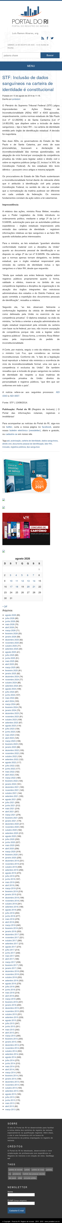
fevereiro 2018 (11, 928)
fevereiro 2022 (11, 780)
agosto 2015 (10, 1020)
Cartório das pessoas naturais (34, 1174)
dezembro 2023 (12, 713)
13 (28, 580)
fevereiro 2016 (11, 1001)
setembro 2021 (11, 796)
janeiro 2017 (10, 968)
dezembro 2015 (12, 1008)
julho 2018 (9, 912)
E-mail (17, 1200)
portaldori (16, 99)
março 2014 (10, 1072)
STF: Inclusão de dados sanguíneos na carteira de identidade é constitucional (28, 83)
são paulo (12, 1178)
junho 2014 (10, 1063)
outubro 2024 (11, 682)
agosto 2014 (10, 1057)
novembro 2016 (12, 974)
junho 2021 (10, 805)
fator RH (48, 443)
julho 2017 (9, 949)
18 (17, 586)
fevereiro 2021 (11, 817)
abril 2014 (9, 1069)
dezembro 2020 (12, 823)
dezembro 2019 (12, 860)
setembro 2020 (11, 833)
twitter (9, 427)
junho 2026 (10, 621)
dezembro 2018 (12, 897)
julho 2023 (9, 728)
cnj (10, 1174)
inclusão (6, 446)
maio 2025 (9, 661)
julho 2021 (9, 802)
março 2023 (10, 740)
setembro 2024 (11, 685)
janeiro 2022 (10, 784)
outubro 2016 (11, 977)
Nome (10, 1191)
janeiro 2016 (10, 1004)
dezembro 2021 (12, 787)
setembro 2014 (11, 1054)
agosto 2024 (10, 688)
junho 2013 (10, 1100)
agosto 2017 (10, 946)
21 (34, 586)
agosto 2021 (10, 799)
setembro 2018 (11, 906)
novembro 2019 (12, 863)
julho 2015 (9, 1023)
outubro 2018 (11, 903)
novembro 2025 (12, 642)
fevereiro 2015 (11, 1038)
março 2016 (10, 998)
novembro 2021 (12, 790)
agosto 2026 (10, 615)
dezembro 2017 (12, 934)
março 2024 (10, 704)
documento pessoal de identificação (28, 443)
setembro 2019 (11, 869)
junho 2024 (10, 694)
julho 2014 (9, 1060)
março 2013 (10, 1109)
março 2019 (10, 888)
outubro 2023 (11, 719)
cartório (27, 1170)
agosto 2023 (10, 725)
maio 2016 (9, 992)
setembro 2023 (11, 722)
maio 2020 (9, 845)
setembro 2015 (11, 1017)
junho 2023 (10, 731)
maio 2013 (9, 1103)
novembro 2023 (12, 716)
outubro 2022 (11, 756)
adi (8, 440)
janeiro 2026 (10, 636)
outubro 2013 (11, 1087)
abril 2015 (9, 1032)
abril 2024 (9, 701)
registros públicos (18, 446)
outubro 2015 (11, 1014)
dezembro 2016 (12, 971)
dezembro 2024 (12, 676)
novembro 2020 (12, 826)
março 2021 (10, 814)
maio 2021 (9, 808)
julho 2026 (9, 618)
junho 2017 (10, 952)
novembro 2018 (12, 900)
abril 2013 (9, 1106)
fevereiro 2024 (11, 707)
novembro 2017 (12, 937)
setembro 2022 (11, 759)
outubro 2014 (11, 1051)
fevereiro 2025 (11, 670)
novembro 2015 (12, 1011)
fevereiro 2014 (11, 1075)
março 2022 (10, 777)
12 (22, 580)
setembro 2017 (11, 943)
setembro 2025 (11, 648)
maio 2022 (9, 771)
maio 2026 (9, 624)
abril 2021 (9, 811)
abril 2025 (9, 664)
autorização (16, 440)
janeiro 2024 (10, 710)
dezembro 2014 (12, 1044)
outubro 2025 (11, 645)
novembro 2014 (12, 1048)
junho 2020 (10, 842)
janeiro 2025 (10, 673)
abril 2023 (9, 737)
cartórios (49, 1170)
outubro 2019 (11, 866)
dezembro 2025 (12, 639)
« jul (4, 606)
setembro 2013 (11, 1090)
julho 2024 (9, 691)
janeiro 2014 (10, 1078)
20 (28, 586)
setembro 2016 (11, 980)
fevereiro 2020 (11, 854)
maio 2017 (9, 955)
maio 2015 (9, 1029)
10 (11, 580)
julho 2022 (9, 765)
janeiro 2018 (10, 931)
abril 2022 (9, 774)
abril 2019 (9, 885)
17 (11, 586)
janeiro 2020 (10, 857)
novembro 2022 (12, 753)
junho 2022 (10, 768)
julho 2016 (9, 986)
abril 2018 (9, 922)
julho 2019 (9, 876)
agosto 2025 (10, 652)
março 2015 (10, 1035)
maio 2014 (9, 1066)
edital (20, 1178)
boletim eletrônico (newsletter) (25, 430)
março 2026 (10, 630)
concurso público (30, 1178)
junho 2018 (10, 916)
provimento (17, 1174)
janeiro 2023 (10, 747)
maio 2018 (9, 919)
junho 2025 (10, 658)
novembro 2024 (12, 679)
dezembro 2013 (12, 1081)
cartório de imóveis (15, 1170)
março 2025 (10, 667)
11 (17, 580)
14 (34, 580)
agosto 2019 (10, 872)
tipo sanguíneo (33, 446)
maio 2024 (9, 697)
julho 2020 (9, 839)
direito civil (7, 443)
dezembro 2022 (12, 750)
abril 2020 (9, 848)
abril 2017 (9, 958)
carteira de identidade (31, 440)
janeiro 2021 (10, 820)
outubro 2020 (11, 829)
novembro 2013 (12, 1084)
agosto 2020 (10, 836)
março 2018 (10, 925)
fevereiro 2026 (11, 633)
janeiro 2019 (10, 894)
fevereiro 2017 (11, 965)
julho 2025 (9, 655)
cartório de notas (38, 1170)
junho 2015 (10, 1026)
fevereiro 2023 (11, 744)
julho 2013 (9, 1097)
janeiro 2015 (10, 1041)
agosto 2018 (10, 909)
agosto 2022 (10, 762)
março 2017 (10, 962)
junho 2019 (10, 879)
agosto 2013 (10, 1094)
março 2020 (10, 851)
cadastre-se (11, 434)
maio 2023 (9, 734)
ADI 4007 (14, 396)
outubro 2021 (11, 793)
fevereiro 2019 (11, 891)
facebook (46, 427)
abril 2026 (9, 627)
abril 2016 (9, 995)
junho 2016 (10, 989)
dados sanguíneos (50, 440)
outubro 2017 (11, 940)
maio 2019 (9, 882)
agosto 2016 (10, 983)
